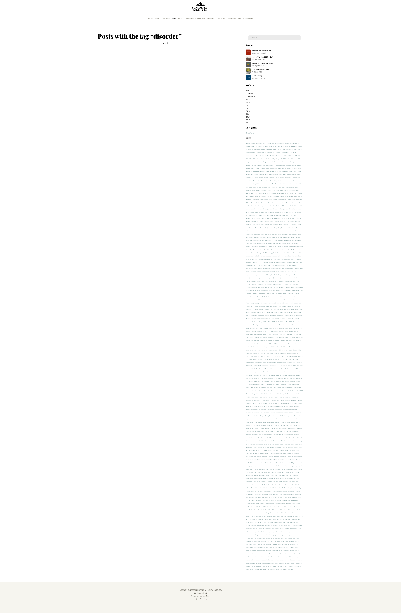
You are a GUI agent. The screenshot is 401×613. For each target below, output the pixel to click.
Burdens (300, 196)
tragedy (248, 566)
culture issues (276, 525)
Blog (174, 18)
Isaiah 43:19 (278, 318)
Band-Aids (296, 181)
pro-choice (263, 553)
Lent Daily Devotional (274, 347)
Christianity (292, 209)
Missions (272, 369)
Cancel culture (282, 199)
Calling (270, 199)
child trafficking (294, 522)
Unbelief (298, 491)
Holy (285, 309)
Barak (261, 184)
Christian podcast (283, 209)
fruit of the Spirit (250, 538)
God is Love (279, 290)
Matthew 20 (299, 362)
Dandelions (293, 224)
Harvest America (266, 300)
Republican (263, 425)
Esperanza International (283, 259)
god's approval (266, 538)
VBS (280, 494)
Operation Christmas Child (284, 391)
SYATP (289, 431)
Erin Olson (281, 256)
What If (262, 503)
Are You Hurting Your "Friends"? (287, 174)
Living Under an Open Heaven (288, 353)
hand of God (284, 538)
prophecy (280, 553)
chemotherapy (278, 522)
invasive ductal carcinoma (292, 541)
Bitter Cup (291, 190)
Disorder (274, 234)
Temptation (262, 475)
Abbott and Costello (251, 165)
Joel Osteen (275, 334)
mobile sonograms (293, 544)
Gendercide (268, 284)
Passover (270, 397)
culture (290, 525)
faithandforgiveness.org (263, 532)
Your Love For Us (271, 516)
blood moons (249, 522)
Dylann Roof (287, 240)
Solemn (271, 456)
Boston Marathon (281, 193)
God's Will (254, 293)
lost (264, 544)
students (282, 560)
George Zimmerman (251, 287)
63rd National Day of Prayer (288, 159)
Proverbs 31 (276, 419)
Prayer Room (253, 406)
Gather (254, 284)
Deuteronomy (249, 234)
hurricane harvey (279, 541)
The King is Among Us (266, 481)
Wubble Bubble (291, 513)
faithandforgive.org (251, 532)
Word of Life (279, 510)
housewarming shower (267, 541)
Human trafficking (278, 312)
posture (292, 550)
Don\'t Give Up (257, 237)
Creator (267, 221)
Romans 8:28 (250, 431)
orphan (247, 550)
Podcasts (232, 18)
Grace (247, 297)
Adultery (272, 165)
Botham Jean (290, 193)
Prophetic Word (250, 419)
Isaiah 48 (284, 318)
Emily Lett (265, 253)
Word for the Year (262, 510)
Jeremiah (252, 328)
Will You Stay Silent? (268, 506)
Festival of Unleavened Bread (286, 268)
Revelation (248, 428)
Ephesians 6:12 (267, 256)
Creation (261, 221)
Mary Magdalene (271, 362)
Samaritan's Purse (256, 434)
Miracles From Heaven (257, 369)
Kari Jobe (262, 340)
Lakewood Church (287, 344)
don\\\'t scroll (275, 528)
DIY (288, 221)
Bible (269, 190)
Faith (287, 265)
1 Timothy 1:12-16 (287, 152)
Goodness (297, 293)
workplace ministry (288, 569)
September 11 (258, 447)
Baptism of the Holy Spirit (252, 184)
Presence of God (288, 406)
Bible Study (264, 190)
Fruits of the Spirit (255, 281)
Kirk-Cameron (278, 344)
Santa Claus (289, 438)
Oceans (289, 384)
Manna (280, 359)
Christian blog (273, 209)
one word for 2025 (283, 547)
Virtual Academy (292, 497)
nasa (267, 547)
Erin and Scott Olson (264, 259)
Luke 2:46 (288, 356)
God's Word (261, 293)
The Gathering (289, 478)
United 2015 (258, 494)
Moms (278, 369)
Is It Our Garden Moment (263, 318)
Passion (265, 397)
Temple (256, 475)
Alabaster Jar (273, 168)
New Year (287, 146)
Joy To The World (283, 337)
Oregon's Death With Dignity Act (260, 394)
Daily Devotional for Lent (262, 224)
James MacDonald (272, 325)
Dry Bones (280, 240)
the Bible (292, 560)
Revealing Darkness (286, 425)
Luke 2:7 (294, 356)
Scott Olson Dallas (264, 441)
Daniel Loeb (288, 143)
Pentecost (257, 400)
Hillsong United (282, 306)
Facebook (282, 265)
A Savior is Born (284, 162)
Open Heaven (271, 391)
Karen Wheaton (255, 340)
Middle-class (296, 365)
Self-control (287, 444)
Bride (256, 196)
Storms (272, 469)
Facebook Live (274, 265)
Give (258, 290)
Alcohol (253, 143)
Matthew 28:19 (257, 365)
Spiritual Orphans (292, 463)
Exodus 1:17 (265, 262)
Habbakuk (276, 297)
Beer (264, 143)
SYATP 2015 (283, 431)
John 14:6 (289, 334)
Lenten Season (249, 350)
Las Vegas (253, 347)
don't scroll (261, 528)
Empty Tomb (273, 253)
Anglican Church (263, 174)
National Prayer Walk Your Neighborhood (272, 378)
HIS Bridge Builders (267, 297)
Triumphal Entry (268, 491)
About (157, 18)
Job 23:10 (265, 334)
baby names (288, 519)
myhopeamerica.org (259, 547)
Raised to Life (270, 422)
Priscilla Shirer (255, 416)
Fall (290, 265)
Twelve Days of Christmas (280, 491)
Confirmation (285, 215)
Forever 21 (288, 271)
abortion (255, 519)
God (276, 293)
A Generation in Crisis (273, 162)
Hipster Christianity (292, 306)
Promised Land (298, 416)
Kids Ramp (276, 340)
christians (253, 525)
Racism (260, 422)
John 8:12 (251, 337)
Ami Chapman (254, 174)
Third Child (294, 485)
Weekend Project (295, 500)
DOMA (292, 221)
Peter (278, 400)
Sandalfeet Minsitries (272, 438)
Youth (278, 516)
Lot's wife (260, 356)
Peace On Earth (296, 397)
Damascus (286, 224)
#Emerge (288, 149)
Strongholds (289, 469)
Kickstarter (269, 340)
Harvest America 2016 (255, 300)
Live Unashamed (274, 353)
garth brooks (258, 538)
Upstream (265, 494)
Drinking (295, 143)
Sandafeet (296, 434)
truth (274, 566)
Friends (248, 281)
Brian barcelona (250, 196)
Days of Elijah (288, 228)
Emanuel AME (263, 246)
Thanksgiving (249, 478)
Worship (261, 513)
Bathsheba (276, 184)
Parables (287, 394)
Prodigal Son (268, 416)
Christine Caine (250, 212)
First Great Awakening (262, 271)
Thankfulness (281, 475)
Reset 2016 (277, 425)
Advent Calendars (280, 165)
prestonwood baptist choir (252, 553)
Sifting (265, 450)
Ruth (271, 431)
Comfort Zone (262, 215)
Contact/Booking (245, 18)
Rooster (267, 431)
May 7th (285, 365)
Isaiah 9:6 (297, 318)
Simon (286, 450)
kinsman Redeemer (251, 544)
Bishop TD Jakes (284, 190)
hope (259, 541)
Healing (252, 303)
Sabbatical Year (295, 431)
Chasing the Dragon (263, 206)
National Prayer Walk (289, 378)
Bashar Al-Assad (268, 184)
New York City (280, 381)
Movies (271, 372)
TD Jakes (292, 472)
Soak (247, 456)
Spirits (274, 149)
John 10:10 (282, 334)
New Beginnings (258, 381)
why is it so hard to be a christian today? (265, 569)
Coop (262, 218)
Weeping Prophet (250, 503)
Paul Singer (294, 146)
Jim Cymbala (292, 331)
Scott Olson (273, 441)
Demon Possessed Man (271, 231)
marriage (274, 544)
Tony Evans (291, 488)
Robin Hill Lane (274, 428)
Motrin (266, 372)
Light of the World (283, 350)
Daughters (280, 228)
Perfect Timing (265, 400)
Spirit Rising (257, 459)
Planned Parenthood (296, 400)
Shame (285, 447)
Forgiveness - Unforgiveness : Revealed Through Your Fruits (261, 275)
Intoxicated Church (263, 146)
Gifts (292, 287)
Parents (293, 394)
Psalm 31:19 (297, 419)
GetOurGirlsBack (280, 287)
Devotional (268, 234)
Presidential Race (255, 409)
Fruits (262, 281)
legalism (259, 544)
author (282, 519)
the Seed (298, 560)
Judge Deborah (296, 337)
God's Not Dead (270, 293)
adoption (260, 519)
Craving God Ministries (252, 221)
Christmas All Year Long (261, 212)
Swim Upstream (272, 472)
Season (290, 441)
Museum (288, 372)
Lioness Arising (297, 350)
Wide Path (259, 506)
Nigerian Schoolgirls (254, 384)
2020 (247, 159)
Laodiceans (296, 344)
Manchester (268, 359)
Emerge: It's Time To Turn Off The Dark (278, 246)
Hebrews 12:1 (249, 306)
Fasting (260, 268)
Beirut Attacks (263, 187)
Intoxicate (271, 146)
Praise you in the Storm (287, 403)
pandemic (253, 550)
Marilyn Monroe (250, 362)
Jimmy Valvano (258, 334)
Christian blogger (279, 143)
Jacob (261, 325)
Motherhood (260, 372)
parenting (274, 550)
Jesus (286, 331)
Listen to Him (256, 353)
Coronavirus (268, 218)
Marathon (286, 359)
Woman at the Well (289, 506)
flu (270, 535)
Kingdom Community (257, 344)
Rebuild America (285, 422)
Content (248, 218)
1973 (255, 155)
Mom (282, 369)
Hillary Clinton (273, 306)
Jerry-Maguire (259, 328)
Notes (277, 384)
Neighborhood (249, 381)
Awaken (290, 181)
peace (280, 550)
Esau (275, 259)
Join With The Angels (267, 337)
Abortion (248, 143)
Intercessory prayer (290, 315)
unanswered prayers (282, 566)
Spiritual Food (291, 459)
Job (270, 334)
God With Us (272, 290)
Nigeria (263, 384)
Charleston (254, 206)
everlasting (286, 528)
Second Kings (267, 444)
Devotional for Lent (259, 234)
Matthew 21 (249, 365)
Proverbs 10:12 (259, 419)
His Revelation (259, 309)
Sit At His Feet (296, 453)
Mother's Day (252, 372)
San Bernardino (288, 434)
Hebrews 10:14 (286, 303)
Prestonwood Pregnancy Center (266, 412)
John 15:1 (295, 334)
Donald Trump (286, 237)
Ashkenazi (259, 143)
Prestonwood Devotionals (290, 409)
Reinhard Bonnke (250, 425)
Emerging (259, 253)
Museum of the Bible (280, 372)
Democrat (261, 231)
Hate (294, 300)
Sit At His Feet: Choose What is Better (260, 453)
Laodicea (248, 347)
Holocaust (254, 146)
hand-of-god (291, 538)
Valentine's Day (253, 497)
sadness (272, 557)
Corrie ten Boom (276, 218)
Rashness (277, 422)
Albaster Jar (290, 168)
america (266, 519)
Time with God (279, 488)
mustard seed (249, 547)
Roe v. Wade (291, 428)
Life (267, 350)
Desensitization (293, 231)
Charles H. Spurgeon (261, 202)
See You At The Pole (277, 444)
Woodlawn (254, 510)
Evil (260, 262)
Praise (295, 403)
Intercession (280, 315)
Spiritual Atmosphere (271, 459)
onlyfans (291, 547)
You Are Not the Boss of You (258, 516)
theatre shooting (279, 563)
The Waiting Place (266, 485)
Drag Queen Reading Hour (257, 240)
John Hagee (258, 337)
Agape (267, 168)
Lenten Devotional (295, 347)
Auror (267, 181)
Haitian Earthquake (285, 297)
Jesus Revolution (283, 328)
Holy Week (280, 309)
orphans (297, 547)
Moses (293, 369)
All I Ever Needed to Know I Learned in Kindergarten (264, 171)
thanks (287, 560)
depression (249, 528)
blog (299, 519)
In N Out (267, 315)
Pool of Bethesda (267, 403)
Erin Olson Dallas (289, 256)
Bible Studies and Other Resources (200, 18)
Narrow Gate (291, 375)
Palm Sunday (280, 394)
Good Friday (290, 293)
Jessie (266, 328)
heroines (254, 541)
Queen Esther (249, 422)
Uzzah (270, 494)
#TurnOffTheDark (250, 152)
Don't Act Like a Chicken (295, 234)
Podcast (260, 403)
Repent (258, 425)
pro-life (269, 553)
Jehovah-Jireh (282, 325)
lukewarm (268, 544)
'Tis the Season (260, 152)
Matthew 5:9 (265, 365)
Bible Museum (256, 190)
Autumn (284, 181)
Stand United (262, 466)
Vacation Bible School (288, 494)
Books (180, 18)
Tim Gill (279, 149)
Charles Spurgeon (286, 202)
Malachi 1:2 (261, 359)
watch (252, 569)
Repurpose (270, 425)
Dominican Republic (283, 234)
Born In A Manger (271, 193)
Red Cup (293, 422)
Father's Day (266, 268)
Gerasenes (261, 287)
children (248, 525)
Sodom (259, 456)
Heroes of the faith (264, 306)
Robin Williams (283, 428)
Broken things (293, 196)
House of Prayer (268, 312)
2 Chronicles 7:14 (266, 155)
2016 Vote (291, 155)
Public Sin (250, 149)
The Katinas (257, 481)
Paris (260, 397)
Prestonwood (297, 412)
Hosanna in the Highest (257, 312)
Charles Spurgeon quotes (274, 202)
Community (277, 215)
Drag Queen (268, 240)
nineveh (275, 547)
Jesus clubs (292, 328)
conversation (260, 525)
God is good (295, 290)
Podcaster (248, 403)
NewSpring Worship (290, 381)
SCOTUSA (276, 431)
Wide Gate (252, 506)
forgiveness (283, 535)
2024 (254, 159)
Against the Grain (260, 168)
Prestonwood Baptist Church (274, 409)
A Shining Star (292, 162)
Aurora (263, 181)
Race (255, 422)
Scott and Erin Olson (282, 441)
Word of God (271, 510)
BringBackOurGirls (264, 196)
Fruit (266, 281)
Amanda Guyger (283, 171)
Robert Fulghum (265, 428)
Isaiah (247, 322)
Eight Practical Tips (262, 243)
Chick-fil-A (272, 206)
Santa (294, 438)
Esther (293, 259)
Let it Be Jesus (261, 350)
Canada (275, 199)
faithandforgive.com (295, 528)
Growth (259, 297)
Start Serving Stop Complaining (288, 466)
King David (289, 340)
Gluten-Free (264, 290)
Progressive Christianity (279, 416)
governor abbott (275, 538)
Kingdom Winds (268, 344)
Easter (254, 243)
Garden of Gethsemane (285, 281)
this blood (287, 563)
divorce (255, 528)
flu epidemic (258, 535)
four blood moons (297, 535)
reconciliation (260, 557)
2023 (250, 159)
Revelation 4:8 (296, 425)
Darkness (251, 228)
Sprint (256, 466)
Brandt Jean (298, 193)
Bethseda (278, 187)
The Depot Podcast (279, 478)
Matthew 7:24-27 (274, 365)
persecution (286, 550)
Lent (255, 350)
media (279, 544)
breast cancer (257, 522)
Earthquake (249, 243)
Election (278, 243)
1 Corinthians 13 (269, 152)
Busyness (248, 199)
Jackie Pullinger (255, 325)
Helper (256, 306)
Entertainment (288, 253)
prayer (297, 550)
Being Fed (255, 187)
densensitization (297, 525)
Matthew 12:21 (291, 362)
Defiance (248, 231)
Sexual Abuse (278, 447)
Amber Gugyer (293, 171)
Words (285, 510)
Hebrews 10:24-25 (296, 303)
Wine (283, 149)
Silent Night (276, 450)
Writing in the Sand (270, 513)
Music (294, 372)
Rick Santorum (256, 428)
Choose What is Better (291, 206)
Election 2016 (271, 243)
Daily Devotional (274, 224)
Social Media (252, 456)
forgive (290, 535)
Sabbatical (248, 434)
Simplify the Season (294, 450)
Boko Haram (262, 193)
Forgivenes (274, 278)
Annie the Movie (273, 174)
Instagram (273, 315)
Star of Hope (270, 466)
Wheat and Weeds (280, 503)
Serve (264, 447)
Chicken (278, 206)
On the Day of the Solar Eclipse (285, 387)
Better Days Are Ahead (288, 187)
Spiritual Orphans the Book (257, 463)
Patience (281, 397)
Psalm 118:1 (283, 419)
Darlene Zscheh (259, 228)
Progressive (290, 416)
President (263, 409)
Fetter (297, 268)
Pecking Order (249, 400)
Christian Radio (255, 209)
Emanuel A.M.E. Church (252, 246)
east (281, 528)
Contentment (293, 215)
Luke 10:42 (277, 356)
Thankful (288, 475)
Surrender (264, 472)
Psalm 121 (290, 419)
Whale (257, 503)
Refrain (298, 422)
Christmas (271, 212)
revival (267, 557)
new (271, 547)
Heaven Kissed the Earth (274, 303)
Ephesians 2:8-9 (250, 256)
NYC (277, 375)
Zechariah (297, 516)
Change (253, 202)
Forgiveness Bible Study (263, 278)
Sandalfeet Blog (250, 438)
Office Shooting (254, 387)
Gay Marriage (260, 284)
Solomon (276, 456)
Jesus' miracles (274, 331)
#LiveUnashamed (297, 149)
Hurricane (287, 312)
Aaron (298, 162)
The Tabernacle (257, 485)
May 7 (290, 365)
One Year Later (263, 391)
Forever (294, 271)
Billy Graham (275, 190)
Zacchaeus (283, 516)
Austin (279, 181)
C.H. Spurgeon (255, 199)
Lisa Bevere (249, 353)
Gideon (288, 287)
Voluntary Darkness (256, 500)
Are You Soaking (263, 177)
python (295, 553)
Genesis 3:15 (287, 284)
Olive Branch (262, 387)
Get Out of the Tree (270, 287)
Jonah (276, 337)
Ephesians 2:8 (258, 256)
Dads (253, 224)
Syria (287, 472)
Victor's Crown (273, 497)
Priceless (248, 416)
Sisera (247, 453)
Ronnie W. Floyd (259, 431)
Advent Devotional (291, 165)
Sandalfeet (269, 149)
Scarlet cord (255, 441)
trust (271, 566)
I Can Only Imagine (296, 312)
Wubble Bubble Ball (280, 513)
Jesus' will (281, 331)
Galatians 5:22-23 (273, 281)
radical (254, 557)
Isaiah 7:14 (291, 318)
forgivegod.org (275, 535)
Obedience (283, 384)
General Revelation (278, 284)
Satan (298, 438)
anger (270, 519)
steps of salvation (265, 560)
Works (290, 510)
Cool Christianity (255, 218)
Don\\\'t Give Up (267, 237)
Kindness (282, 340)
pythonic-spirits (288, 553)
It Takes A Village (258, 322)
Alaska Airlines (282, 168)
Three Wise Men (264, 488)
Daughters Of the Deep (271, 228)
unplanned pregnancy (295, 566)
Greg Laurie (253, 297)
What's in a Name (269, 503)
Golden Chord (282, 293)
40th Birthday (260, 159)
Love (272, 356)
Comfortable (269, 215)
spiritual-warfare (255, 560)
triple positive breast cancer (261, 566)
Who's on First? (290, 503)
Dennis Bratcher (283, 231)
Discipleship (221, 18)
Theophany (288, 485)
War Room (265, 500)
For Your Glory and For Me (277, 271)
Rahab (264, 422)
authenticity (276, 519)
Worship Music (254, 513)
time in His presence (296, 563)
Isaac (272, 318)
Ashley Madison (296, 177)
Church (286, 212)
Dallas (280, 224)
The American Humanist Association (263, 478)
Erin (272, 259)
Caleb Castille (264, 199)
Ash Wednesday (279, 177)
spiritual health (292, 557)
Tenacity (268, 475)
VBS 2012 (275, 494)
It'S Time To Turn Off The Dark (271, 322)
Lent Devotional (285, 347)
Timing (285, 488)
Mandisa (275, 359)
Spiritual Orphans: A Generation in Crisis (275, 463)
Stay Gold (300, 466)
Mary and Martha (281, 362)
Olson (274, 387)
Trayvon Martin (259, 491)
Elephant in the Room (287, 243)
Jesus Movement (273, 328)
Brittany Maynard (275, 196)
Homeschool (290, 309)
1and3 (259, 155)
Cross (271, 221)
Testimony (274, 475)
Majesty (255, 359)
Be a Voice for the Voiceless (287, 184)
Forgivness (281, 278)
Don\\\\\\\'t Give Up (277, 237)
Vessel (259, 497)
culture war (284, 525)
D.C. (285, 221)
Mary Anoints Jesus (260, 362)
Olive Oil (269, 387)
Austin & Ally (273, 181)
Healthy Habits (258, 303)
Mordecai (287, 369)
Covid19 (298, 218)
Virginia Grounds (282, 497)
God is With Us (287, 290)
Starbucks (276, 466)
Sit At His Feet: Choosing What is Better (281, 453)
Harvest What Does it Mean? (279, 300)
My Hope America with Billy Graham (255, 375)
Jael (265, 325)
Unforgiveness (250, 494)
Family (255, 268)
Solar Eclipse (265, 456)
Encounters (280, 253)
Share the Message (293, 447)
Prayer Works (261, 406)
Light (290, 350)
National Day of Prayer (255, 378)
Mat (281, 365)
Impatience (261, 315)
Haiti (292, 297)
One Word (255, 391)
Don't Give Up (249, 237)
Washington (272, 500)
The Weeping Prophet (278, 485)
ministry (284, 544)
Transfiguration (250, 491)
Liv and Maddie (265, 353)
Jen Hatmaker (290, 325)
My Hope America (270, 375)
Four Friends (288, 278)
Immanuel (254, 315)
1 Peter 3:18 (278, 152)
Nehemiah (299, 378)
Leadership (260, 347)
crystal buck (268, 525)
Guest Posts (250, 133)
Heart (265, 303)
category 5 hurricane (267, 522)
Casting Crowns (291, 199)
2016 (296, 155)
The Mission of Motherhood (280, 481)
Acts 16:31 (265, 165)
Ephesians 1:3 (297, 253)
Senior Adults (294, 444)
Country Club (285, 218)
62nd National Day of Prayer (272, 159)
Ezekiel (271, 262)
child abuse (286, 522)
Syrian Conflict (281, 472)
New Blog (266, 381)
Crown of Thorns (278, 221)
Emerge (279, 250)
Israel (251, 322)
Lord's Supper (253, 356)
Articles (166, 18)
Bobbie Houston (253, 193)
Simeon (282, 450)
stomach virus (275, 560)
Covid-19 (292, 218)
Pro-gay (262, 416)
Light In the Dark (273, 350)
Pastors (276, 397)
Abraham (259, 165)
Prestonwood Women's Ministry (284, 412)
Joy (290, 337)
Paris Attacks (254, 397)
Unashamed (291, 491)
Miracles (267, 369)
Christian (298, 209)
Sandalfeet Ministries (259, 149)
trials (252, 566)
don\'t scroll (268, 528)
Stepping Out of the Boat (252, 469)
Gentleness (295, 284)
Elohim (296, 243)
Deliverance (254, 231)
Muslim (299, 372)
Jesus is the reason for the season (259, 331)
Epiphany (274, 256)
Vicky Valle (265, 497)
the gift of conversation (268, 563)
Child (283, 206)
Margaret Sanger (279, 146)
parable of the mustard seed (264, 550)
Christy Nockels (279, 212)
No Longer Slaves (270, 384)
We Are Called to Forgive (283, 500)
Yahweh (298, 513)
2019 (299, 155)
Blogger (269, 143)
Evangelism (255, 262)
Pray (267, 406)
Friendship (296, 278)
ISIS (250, 315)
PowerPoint (276, 403)
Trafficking (298, 488)
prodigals (274, 553)
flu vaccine (265, 535)
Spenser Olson (249, 459)
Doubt (293, 237)
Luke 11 (283, 356)
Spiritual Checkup (282, 459)
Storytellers (278, 469)
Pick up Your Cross (285, 400)
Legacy (266, 347)
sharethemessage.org (281, 557)
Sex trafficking (270, 447)
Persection (273, 400)
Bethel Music (271, 187)
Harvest (290, 300)
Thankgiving (295, 475)
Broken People (284, 196)
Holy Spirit (273, 309)
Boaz (247, 193)
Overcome (273, 394)
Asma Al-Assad (250, 181)
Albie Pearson (297, 168)
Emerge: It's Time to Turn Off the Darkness (264, 250)
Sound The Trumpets (285, 456)
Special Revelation (297, 456)
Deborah (295, 228)
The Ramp (292, 481)
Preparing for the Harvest (276, 406)
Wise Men (281, 506)
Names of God (283, 375)
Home (150, 18)
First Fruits (253, 271)
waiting (247, 569)
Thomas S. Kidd (255, 488)
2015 (285, 155)
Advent (253, 168)
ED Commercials (296, 240)
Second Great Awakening (256, 444)
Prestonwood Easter (251, 412)
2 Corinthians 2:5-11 (277, 155)
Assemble (257, 181)
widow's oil (279, 569)
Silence (270, 450)
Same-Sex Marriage (278, 434)
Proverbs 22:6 (268, 419)
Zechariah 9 (290, 516)
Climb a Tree (292, 212)
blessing (294, 519)
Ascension (271, 177)
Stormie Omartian (264, 469)
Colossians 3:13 (253, 215)
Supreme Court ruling (254, 472)
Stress (283, 469)
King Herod (296, 340)
